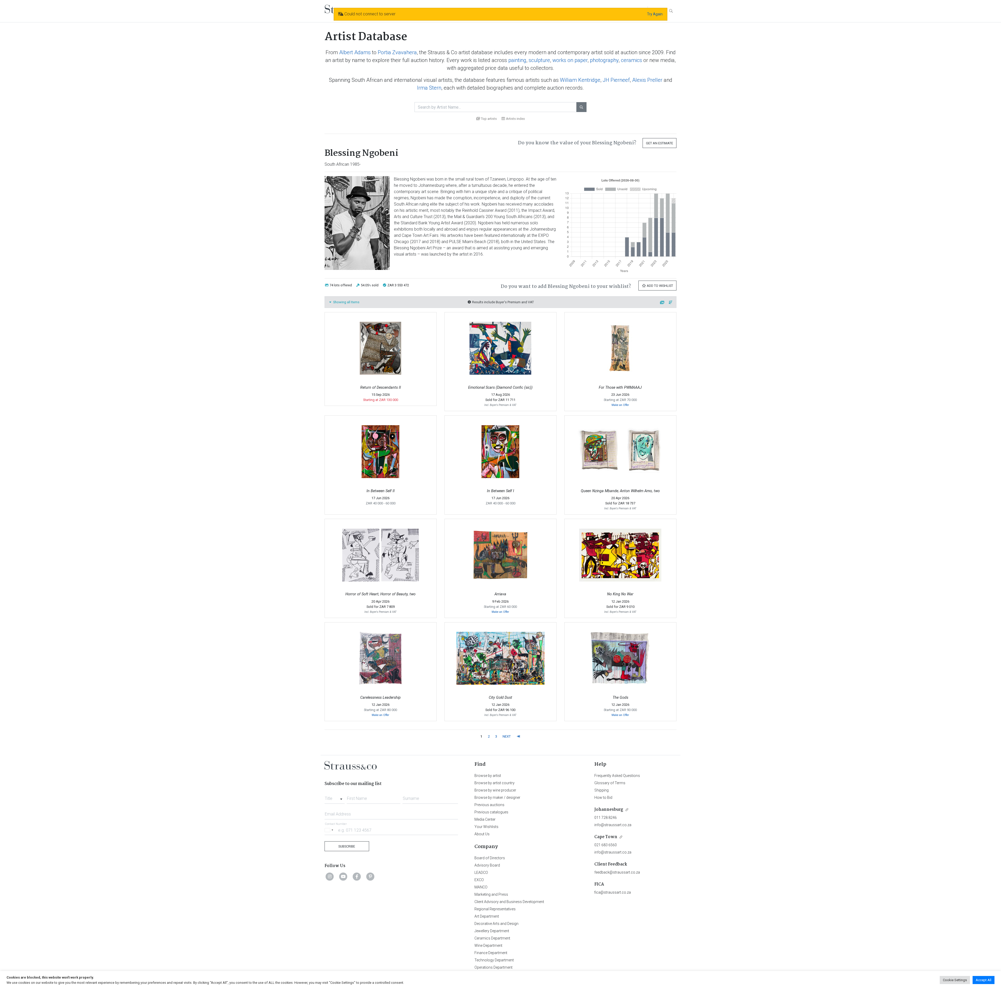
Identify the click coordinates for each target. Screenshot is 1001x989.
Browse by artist (487, 776)
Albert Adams (355, 52)
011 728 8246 (605, 817)
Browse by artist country (494, 783)
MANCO (480, 887)
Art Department (486, 916)
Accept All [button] (983, 980)
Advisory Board (487, 865)
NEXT (507, 736)
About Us (482, 834)
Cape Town (605, 837)
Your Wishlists (486, 827)
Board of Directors (489, 858)
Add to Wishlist (659, 286)
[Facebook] (357, 876)
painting (517, 60)
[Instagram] (330, 876)
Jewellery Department (491, 931)
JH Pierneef (616, 80)
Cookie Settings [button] (955, 980)
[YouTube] (343, 876)
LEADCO (481, 872)
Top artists (489, 119)
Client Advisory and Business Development (509, 902)
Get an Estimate (659, 143)
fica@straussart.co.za (612, 892)
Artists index (515, 119)
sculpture (539, 60)
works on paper (570, 60)
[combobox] (335, 797)
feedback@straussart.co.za (617, 872)
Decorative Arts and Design (496, 924)
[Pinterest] (370, 876)
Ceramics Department (492, 938)
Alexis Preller (647, 80)
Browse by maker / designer (497, 797)
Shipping (601, 790)
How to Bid (603, 797)
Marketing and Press (491, 894)
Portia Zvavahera (397, 52)
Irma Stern (429, 88)
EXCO (479, 880)
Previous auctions (489, 805)
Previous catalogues (491, 812)
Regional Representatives (495, 909)
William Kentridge (580, 80)
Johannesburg (608, 809)
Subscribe (346, 846)
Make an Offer (620, 405)
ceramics (631, 60)
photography (604, 60)
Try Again (655, 14)
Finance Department (490, 953)
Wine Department (488, 945)
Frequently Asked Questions (617, 776)
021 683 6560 (605, 845)
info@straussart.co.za (612, 825)
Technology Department (494, 960)
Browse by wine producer (495, 790)
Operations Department (493, 967)
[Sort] (670, 303)
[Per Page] (662, 303)
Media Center (485, 819)
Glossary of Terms (609, 783)
